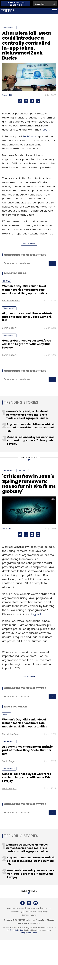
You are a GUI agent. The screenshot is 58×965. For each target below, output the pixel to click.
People (6, 281)
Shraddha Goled (11, 300)
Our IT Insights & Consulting (16, 3)
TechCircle (29, 136)
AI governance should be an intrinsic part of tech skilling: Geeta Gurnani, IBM (27, 316)
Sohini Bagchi (9, 327)
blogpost (35, 614)
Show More (29, 243)
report (45, 129)
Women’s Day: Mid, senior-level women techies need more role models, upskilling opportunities (24, 289)
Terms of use (30, 912)
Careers (20, 908)
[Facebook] (20, 101)
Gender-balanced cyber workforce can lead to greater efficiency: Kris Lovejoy (26, 344)
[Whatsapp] (38, 101)
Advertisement (32, 908)
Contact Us (46, 908)
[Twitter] (26, 101)
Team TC (7, 94)
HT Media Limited (16, 930)
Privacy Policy (16, 912)
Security (23, 470)
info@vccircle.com (29, 933)
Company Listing (29, 915)
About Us (11, 908)
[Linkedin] (32, 101)
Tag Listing (43, 912)
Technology (9, 27)
